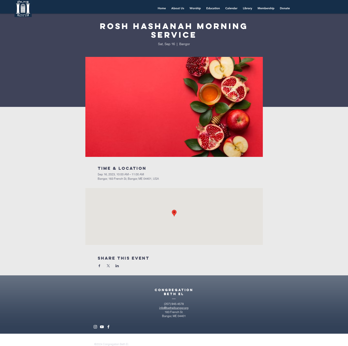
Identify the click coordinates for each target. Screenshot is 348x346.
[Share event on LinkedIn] (117, 265)
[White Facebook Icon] (108, 326)
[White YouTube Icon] (102, 326)
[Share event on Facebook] (99, 265)
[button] (231, 8)
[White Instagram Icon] (95, 326)
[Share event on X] (108, 265)
